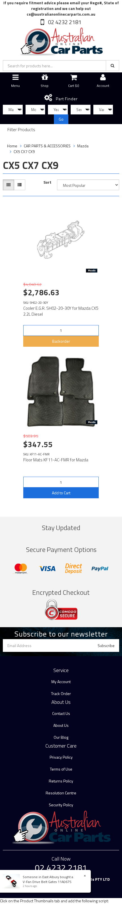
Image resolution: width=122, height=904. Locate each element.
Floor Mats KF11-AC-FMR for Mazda (55, 460)
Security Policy (61, 805)
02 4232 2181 (64, 22)
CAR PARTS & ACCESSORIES (47, 146)
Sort (47, 182)
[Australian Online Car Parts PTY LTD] (61, 40)
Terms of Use (61, 769)
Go (61, 119)
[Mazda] (91, 270)
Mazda (83, 146)
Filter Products (21, 129)
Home (12, 146)
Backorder (61, 341)
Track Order (61, 693)
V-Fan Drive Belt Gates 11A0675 (47, 881)
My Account (61, 682)
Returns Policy (61, 781)
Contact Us (61, 713)
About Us (61, 725)
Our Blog (61, 737)
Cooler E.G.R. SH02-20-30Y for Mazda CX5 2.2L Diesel (60, 311)
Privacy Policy (61, 757)
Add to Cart (61, 493)
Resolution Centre (61, 793)
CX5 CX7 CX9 (24, 151)
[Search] (112, 65)
